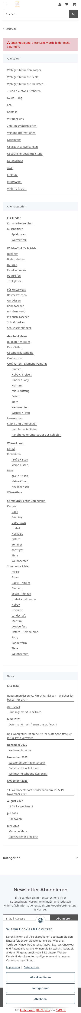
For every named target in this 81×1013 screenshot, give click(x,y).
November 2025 (17, 757)
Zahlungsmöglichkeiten (22, 126)
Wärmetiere (19, 240)
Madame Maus (18, 831)
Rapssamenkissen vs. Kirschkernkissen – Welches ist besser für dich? (40, 697)
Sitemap (12, 174)
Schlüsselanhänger (19, 328)
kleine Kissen (20, 465)
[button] (59, 4)
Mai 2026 (13, 686)
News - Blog (14, 98)
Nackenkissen (20, 487)
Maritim (17, 385)
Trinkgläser (14, 281)
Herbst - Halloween (24, 599)
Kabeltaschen (15, 306)
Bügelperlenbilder (18, 342)
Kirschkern (14, 454)
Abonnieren (63, 918)
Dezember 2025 (17, 745)
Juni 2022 (13, 826)
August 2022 (15, 801)
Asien (15, 577)
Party (15, 637)
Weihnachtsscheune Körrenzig (28, 773)
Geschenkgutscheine (20, 352)
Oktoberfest (19, 626)
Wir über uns (15, 119)
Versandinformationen (21, 133)
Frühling (17, 517)
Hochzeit (17, 533)
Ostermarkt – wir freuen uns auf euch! (33, 724)
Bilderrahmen (16, 259)
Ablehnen (40, 999)
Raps (10, 470)
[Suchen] (73, 14)
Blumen (16, 369)
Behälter (12, 254)
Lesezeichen (15, 418)
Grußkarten (14, 358)
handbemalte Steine (24, 429)
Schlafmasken (16, 322)
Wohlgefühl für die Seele (22, 77)
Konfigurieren (40, 988)
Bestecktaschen (17, 295)
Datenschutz (31, 967)
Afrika (15, 572)
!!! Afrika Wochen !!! (21, 806)
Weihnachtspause (20, 750)
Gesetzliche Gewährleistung (24, 153)
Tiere (15, 402)
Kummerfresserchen (20, 223)
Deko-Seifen (14, 347)
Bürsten (12, 264)
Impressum (13, 967)
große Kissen (20, 459)
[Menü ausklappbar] (5, 2)
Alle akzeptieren (40, 977)
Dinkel (11, 448)
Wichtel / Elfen (21, 413)
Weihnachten (20, 407)
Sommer (17, 544)
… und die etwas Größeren (24, 91)
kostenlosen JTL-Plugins (35, 1010)
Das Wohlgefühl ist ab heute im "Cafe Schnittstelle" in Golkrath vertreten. (39, 736)
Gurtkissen (14, 300)
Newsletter (14, 140)
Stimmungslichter (18, 566)
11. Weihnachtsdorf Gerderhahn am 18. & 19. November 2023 (35, 792)
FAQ (9, 105)
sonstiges (18, 550)
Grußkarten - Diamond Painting (27, 363)
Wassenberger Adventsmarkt (27, 762)
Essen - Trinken (21, 593)
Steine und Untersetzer (22, 423)
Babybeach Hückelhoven (24, 768)
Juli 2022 (12, 813)
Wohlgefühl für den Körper (24, 70)
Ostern (16, 396)
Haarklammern (16, 270)
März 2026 (13, 719)
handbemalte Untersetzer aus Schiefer (36, 434)
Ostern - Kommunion (25, 632)
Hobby (16, 604)
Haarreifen (14, 275)
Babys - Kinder (21, 583)
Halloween (15, 819)
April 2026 (13, 706)
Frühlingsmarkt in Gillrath (25, 712)
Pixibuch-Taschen (18, 317)
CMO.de (61, 1010)
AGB (9, 167)
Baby (15, 511)
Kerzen (11, 506)
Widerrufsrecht (16, 188)
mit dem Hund (16, 311)
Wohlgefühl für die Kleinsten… (26, 84)
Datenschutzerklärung (24, 901)
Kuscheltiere (15, 229)
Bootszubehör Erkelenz (23, 837)
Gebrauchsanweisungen (22, 146)
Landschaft (19, 615)
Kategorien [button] (12, 858)
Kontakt (12, 112)
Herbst (16, 528)
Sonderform (19, 643)
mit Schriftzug (20, 391)
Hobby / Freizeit (21, 374)
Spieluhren (19, 234)
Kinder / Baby (20, 380)
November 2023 (17, 780)
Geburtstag (19, 522)
